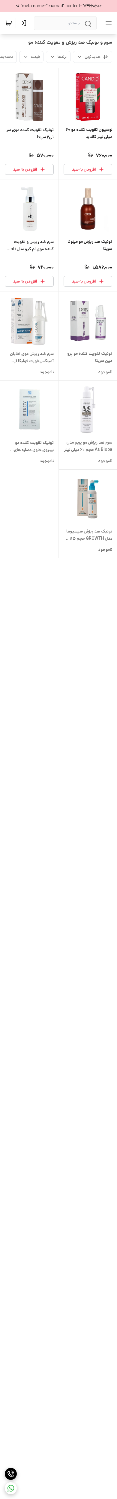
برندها (62, 57)
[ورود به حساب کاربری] (24, 23)
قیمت (35, 57)
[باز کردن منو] (107, 23)
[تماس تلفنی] (11, 1474)
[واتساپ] (11, 1488)
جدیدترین (92, 57)
